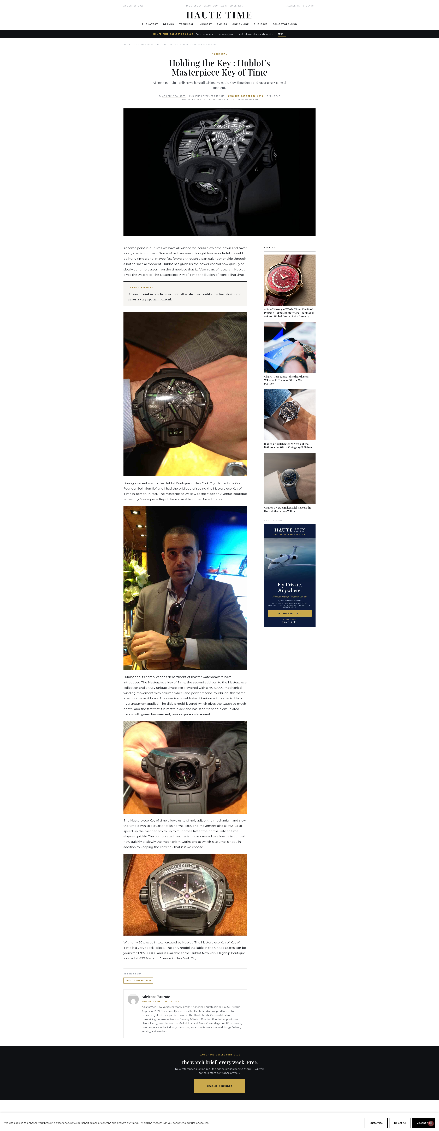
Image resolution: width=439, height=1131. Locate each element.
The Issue (261, 24)
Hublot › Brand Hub (138, 980)
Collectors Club (285, 24)
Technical (186, 24)
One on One (240, 24)
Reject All (400, 1122)
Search (311, 6)
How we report (248, 100)
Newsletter (294, 6)
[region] (219, 1122)
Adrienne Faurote (174, 96)
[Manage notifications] (431, 1123)
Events (222, 24)
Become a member (219, 1086)
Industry (205, 24)
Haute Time (130, 45)
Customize (376, 1122)
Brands (168, 24)
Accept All (423, 1122)
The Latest (150, 24)
